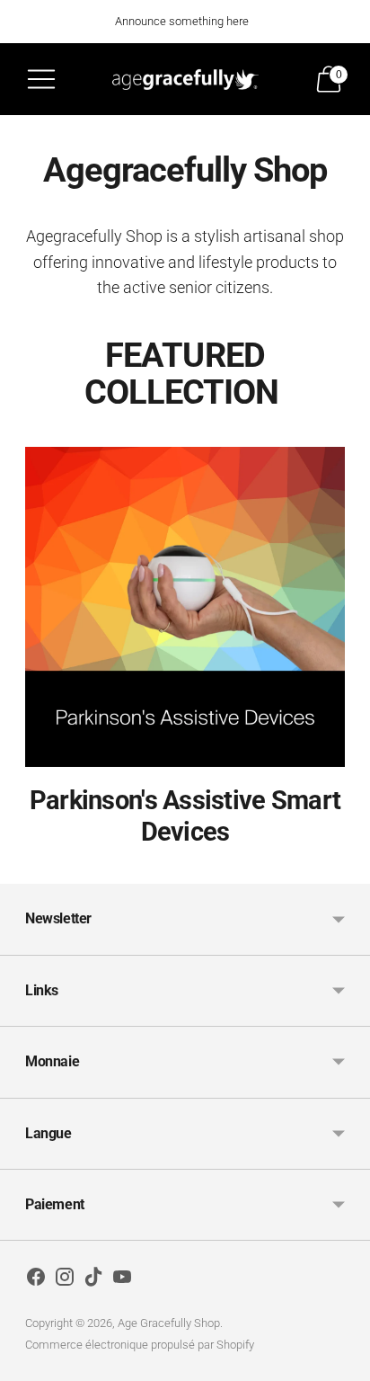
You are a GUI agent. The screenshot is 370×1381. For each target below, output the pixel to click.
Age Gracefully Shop (169, 1323)
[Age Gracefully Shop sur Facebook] (36, 1280)
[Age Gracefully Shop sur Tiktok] (93, 1280)
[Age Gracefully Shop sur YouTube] (122, 1280)
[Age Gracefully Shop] (185, 78)
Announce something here (182, 21)
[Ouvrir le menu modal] (41, 79)
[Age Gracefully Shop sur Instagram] (64, 1280)
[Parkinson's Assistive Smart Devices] (185, 607)
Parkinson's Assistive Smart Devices (185, 816)
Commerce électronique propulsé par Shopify (139, 1344)
